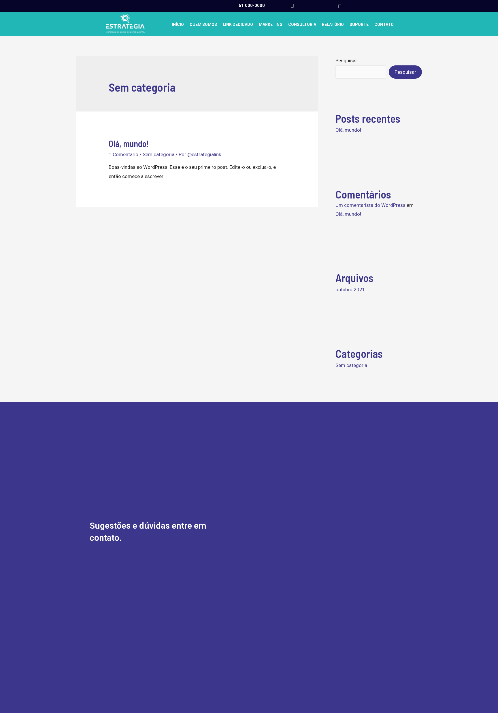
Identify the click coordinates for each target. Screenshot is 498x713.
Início (178, 24)
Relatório (333, 24)
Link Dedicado (238, 24)
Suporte (359, 24)
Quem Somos (203, 24)
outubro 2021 (350, 289)
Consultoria (302, 24)
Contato (384, 24)
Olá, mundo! (129, 143)
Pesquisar (346, 60)
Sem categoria (158, 154)
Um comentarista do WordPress (370, 205)
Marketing (270, 24)
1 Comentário (123, 154)
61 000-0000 (252, 5)
